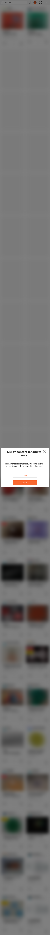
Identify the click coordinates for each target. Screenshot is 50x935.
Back (25, 475)
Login (25, 482)
